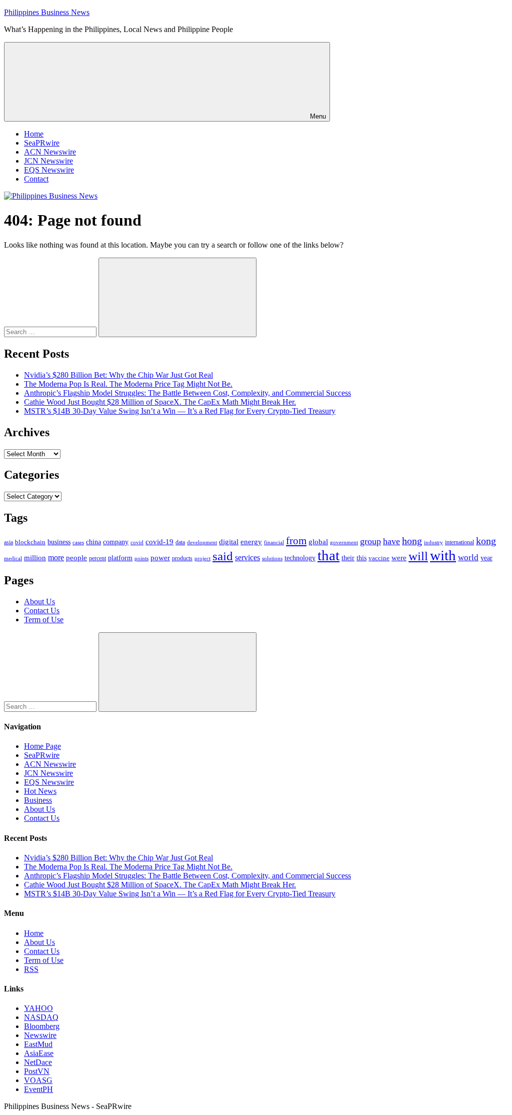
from (296, 541)
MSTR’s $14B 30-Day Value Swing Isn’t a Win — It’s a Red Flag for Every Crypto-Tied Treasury (180, 411)
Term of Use (44, 619)
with (443, 555)
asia (8, 542)
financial (274, 542)
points (141, 558)
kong (486, 541)
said (222, 556)
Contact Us (42, 610)
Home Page (42, 746)
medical (13, 558)
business (59, 542)
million (35, 558)
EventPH (38, 1089)
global (318, 541)
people (76, 557)
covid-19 (160, 542)
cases (78, 542)
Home (34, 134)
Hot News (40, 791)
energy (251, 542)
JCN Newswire (48, 161)
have (391, 541)
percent (97, 558)
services (247, 557)
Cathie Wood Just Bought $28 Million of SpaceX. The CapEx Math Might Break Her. (160, 402)
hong (412, 541)
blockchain (30, 542)
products (182, 558)
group (370, 541)
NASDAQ (41, 1017)
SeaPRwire (42, 143)
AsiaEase (39, 1053)
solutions (272, 558)
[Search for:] (51, 331)
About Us (39, 601)
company (115, 542)
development (202, 542)
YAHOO (38, 1008)
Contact (36, 179)
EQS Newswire (49, 170)
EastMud (38, 1044)
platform (120, 558)
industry (433, 542)
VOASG (38, 1080)
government (344, 542)
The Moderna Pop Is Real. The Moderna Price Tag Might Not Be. (128, 384)
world (468, 557)
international (459, 542)
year (486, 558)
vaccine (379, 558)
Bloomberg (42, 1026)
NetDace (38, 1062)
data (180, 542)
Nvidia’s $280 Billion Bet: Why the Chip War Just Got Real (118, 375)
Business (38, 800)
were (399, 558)
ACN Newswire (50, 152)
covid (137, 542)
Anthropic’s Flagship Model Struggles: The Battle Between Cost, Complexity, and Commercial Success (187, 393)
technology (300, 558)
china (93, 542)
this (361, 558)
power (160, 558)
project (202, 558)
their (348, 558)
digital (228, 542)
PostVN (37, 1071)
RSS (31, 969)
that (329, 555)
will (418, 556)
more (56, 557)
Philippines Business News (47, 12)
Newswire (40, 1035)
